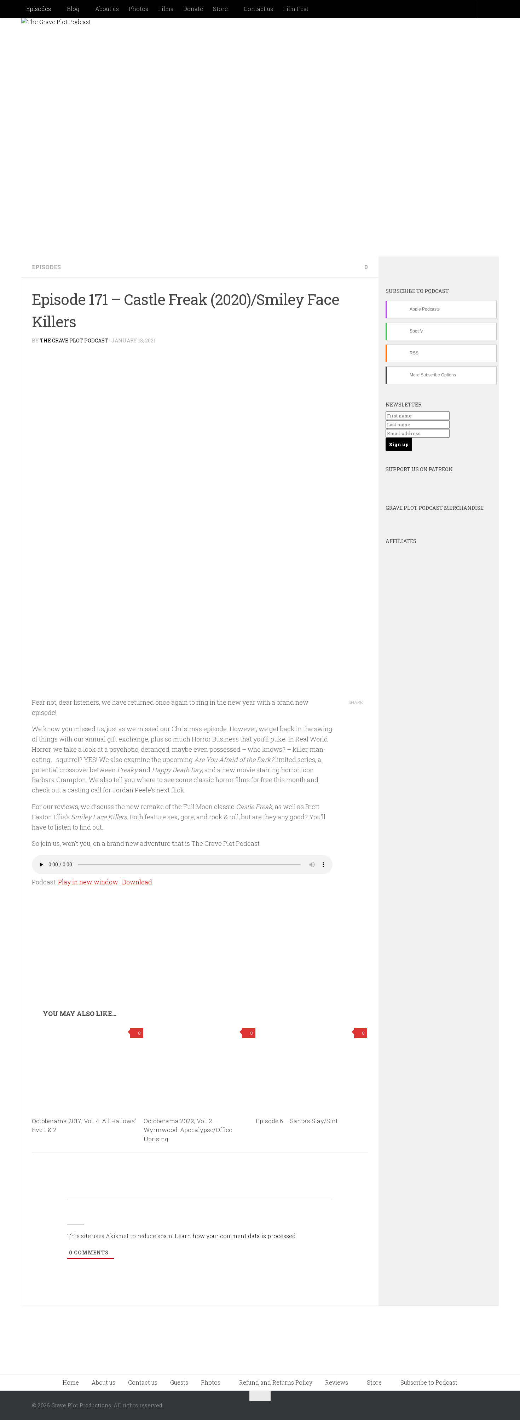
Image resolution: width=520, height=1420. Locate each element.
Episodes (38, 8)
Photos (138, 8)
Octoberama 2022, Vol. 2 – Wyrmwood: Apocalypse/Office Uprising (188, 1130)
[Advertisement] (200, 956)
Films (165, 8)
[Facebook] (429, 268)
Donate (193, 8)
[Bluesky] (410, 268)
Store (220, 8)
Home (71, 1382)
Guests (179, 1382)
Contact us (258, 8)
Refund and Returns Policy (275, 1382)
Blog (73, 8)
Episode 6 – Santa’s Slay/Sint (297, 1121)
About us (107, 8)
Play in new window (88, 882)
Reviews (336, 1382)
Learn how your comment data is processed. (236, 1236)
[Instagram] (448, 268)
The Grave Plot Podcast (74, 340)
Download (137, 882)
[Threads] (467, 268)
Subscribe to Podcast (428, 1382)
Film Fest (295, 8)
